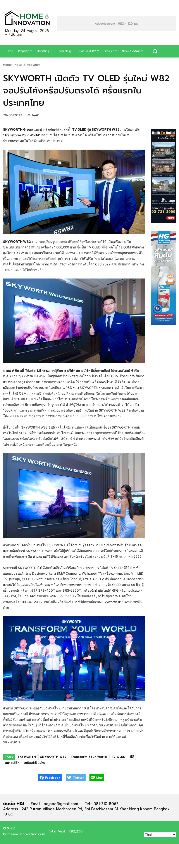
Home (7, 64)
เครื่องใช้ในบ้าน (34, 763)
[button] (155, 51)
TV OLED (118, 757)
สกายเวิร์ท (12, 763)
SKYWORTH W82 (53, 757)
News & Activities (27, 64)
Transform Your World (89, 757)
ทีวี (132, 757)
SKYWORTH (27, 757)
